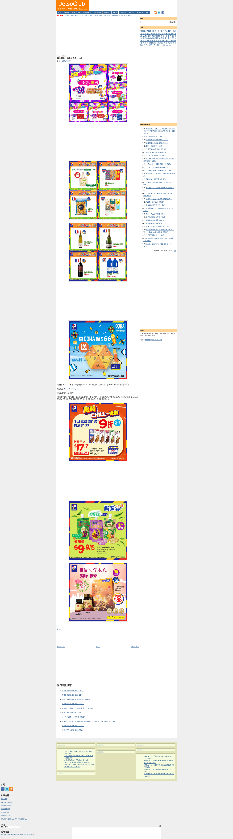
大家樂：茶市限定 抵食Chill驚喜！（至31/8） (78, 708)
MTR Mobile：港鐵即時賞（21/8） (158, 226)
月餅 (166, 43)
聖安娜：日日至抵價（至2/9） (156, 205)
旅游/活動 (107, 12)
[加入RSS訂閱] (155, 13)
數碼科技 (131, 12)
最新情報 (66, 12)
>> (175, 251)
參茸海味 (158, 41)
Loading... (61, 745)
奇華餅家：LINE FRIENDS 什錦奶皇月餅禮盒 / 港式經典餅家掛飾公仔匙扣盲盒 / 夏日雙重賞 (159, 131)
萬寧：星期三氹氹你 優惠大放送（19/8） (76, 699)
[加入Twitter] (159, 13)
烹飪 (160, 45)
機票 (96, 15)
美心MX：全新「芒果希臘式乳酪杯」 (159, 199)
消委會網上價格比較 (7, 802)
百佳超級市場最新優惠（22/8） (157, 143)
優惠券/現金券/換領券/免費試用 (158, 37)
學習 (164, 45)
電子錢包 (144, 43)
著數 (5, 834)
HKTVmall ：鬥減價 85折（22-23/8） (159, 164)
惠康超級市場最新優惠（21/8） (157, 220)
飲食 (79, 12)
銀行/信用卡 (97, 12)
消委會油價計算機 (6, 805)
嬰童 (109, 15)
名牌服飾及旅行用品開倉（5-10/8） (76, 760)
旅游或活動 (145, 34)
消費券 (67, 15)
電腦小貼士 (169, 45)
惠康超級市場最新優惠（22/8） (157, 140)
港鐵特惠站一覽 (5, 815)
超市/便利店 (87, 12)
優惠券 (115, 12)
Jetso (8, 834)
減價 (11, 834)
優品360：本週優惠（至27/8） (156, 149)
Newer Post (61, 647)
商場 (162, 43)
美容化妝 (78, 15)
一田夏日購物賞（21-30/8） (155, 235)
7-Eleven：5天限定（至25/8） (156, 179)
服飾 (72, 15)
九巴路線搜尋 (5, 812)
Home (98, 647)
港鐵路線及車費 (5, 809)
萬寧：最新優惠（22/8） (154, 146)
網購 (153, 34)
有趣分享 (140, 12)
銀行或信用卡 (162, 34)
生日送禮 (122, 15)
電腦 (151, 43)
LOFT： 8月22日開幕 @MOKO (157, 167)
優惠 (2, 834)
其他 (147, 41)
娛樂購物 (146, 31)
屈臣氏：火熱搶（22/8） (154, 136)
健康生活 (129, 15)
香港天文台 (4, 799)
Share (59, 629)
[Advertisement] (133, 5)
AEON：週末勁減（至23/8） (156, 202)
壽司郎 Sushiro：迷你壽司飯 (156, 152)
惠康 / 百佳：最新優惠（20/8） (73, 730)
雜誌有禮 (115, 15)
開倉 (100, 15)
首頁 (59, 12)
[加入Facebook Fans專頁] (162, 13)
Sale (25, 834)
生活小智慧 (148, 45)
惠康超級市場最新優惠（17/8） (73, 726)
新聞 (151, 41)
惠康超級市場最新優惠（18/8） (73, 704)
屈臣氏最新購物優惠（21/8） (156, 217)
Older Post (135, 647)
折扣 (14, 834)
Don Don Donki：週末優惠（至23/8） (159, 170)
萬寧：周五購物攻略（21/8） (156, 214)
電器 (104, 15)
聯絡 (147, 12)
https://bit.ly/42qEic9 (71, 389)
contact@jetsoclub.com (153, 340)
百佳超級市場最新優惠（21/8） (157, 223)
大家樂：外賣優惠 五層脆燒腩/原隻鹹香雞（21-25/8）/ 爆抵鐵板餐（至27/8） (89, 721)
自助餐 (84, 15)
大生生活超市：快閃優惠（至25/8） (74, 717)
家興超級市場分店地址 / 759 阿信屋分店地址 (14, 819)
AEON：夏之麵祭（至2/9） (155, 155)
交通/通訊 (123, 12)
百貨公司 (91, 15)
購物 (73, 12)
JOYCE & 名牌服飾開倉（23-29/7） (77, 762)
